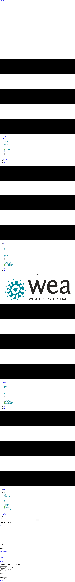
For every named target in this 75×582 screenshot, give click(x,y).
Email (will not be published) (3, 544)
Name (1, 543)
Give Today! (1, 550)
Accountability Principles (7, 144)
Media (5, 142)
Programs (6, 141)
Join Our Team (2, 561)
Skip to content (2, 0)
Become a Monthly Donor (3, 551)
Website (1, 545)
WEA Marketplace (2, 554)
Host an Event (2, 557)
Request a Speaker (2, 560)
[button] (37, 274)
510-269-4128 (2, 580)
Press (5, 250)
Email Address (3, 570)
